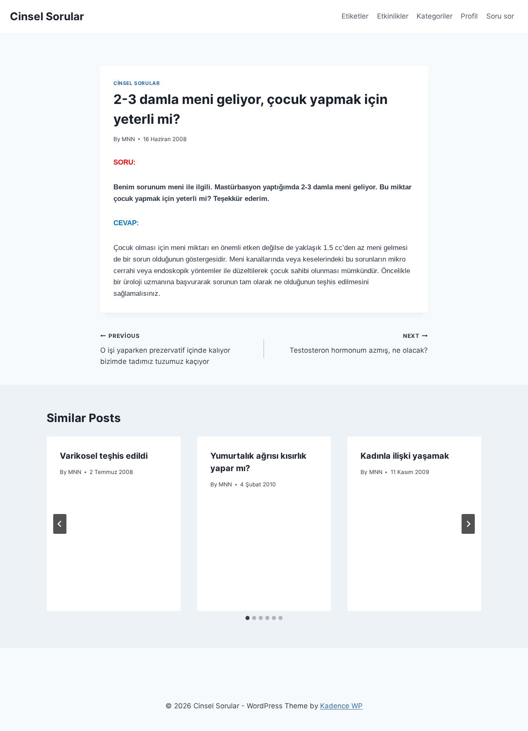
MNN (128, 139)
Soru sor (500, 16)
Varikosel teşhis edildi (104, 456)
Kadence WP (341, 706)
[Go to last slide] (59, 524)
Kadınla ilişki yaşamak (405, 456)
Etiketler (355, 16)
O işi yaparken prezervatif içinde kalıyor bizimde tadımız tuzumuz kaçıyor (165, 349)
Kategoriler (435, 16)
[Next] (468, 524)
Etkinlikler (392, 16)
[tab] (247, 618)
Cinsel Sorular (136, 83)
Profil (469, 16)
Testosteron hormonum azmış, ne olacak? (359, 343)
